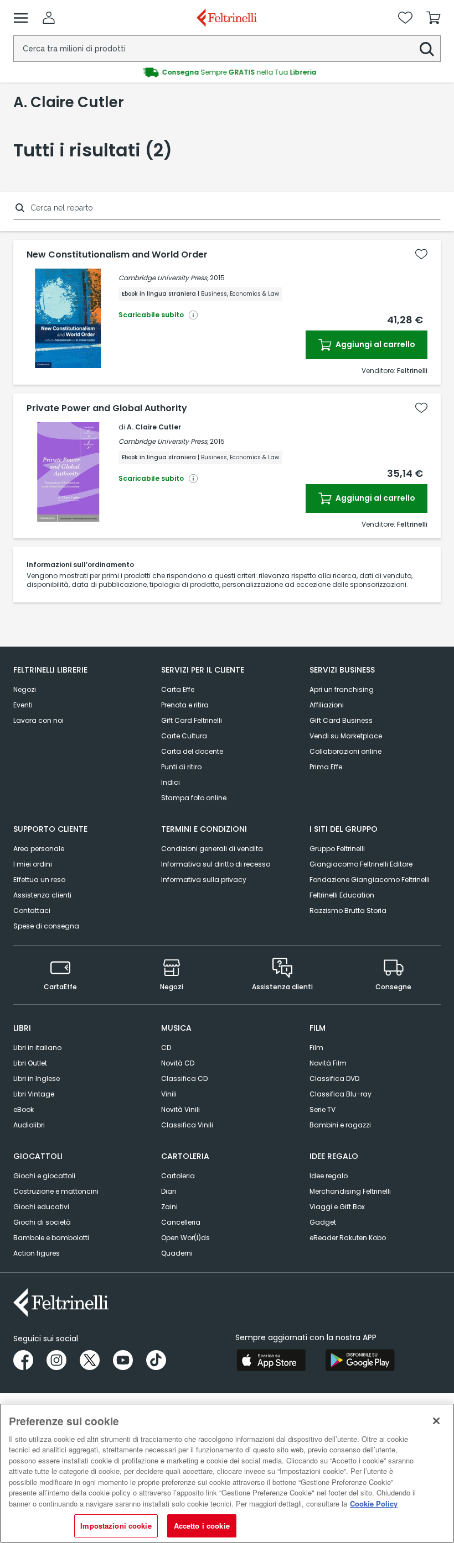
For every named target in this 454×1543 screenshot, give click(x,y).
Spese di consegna (46, 926)
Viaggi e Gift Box (337, 1206)
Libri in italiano (37, 1047)
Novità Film (328, 1063)
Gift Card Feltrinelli (191, 720)
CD (166, 1047)
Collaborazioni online (345, 751)
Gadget (322, 1222)
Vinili (169, 1094)
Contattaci (31, 910)
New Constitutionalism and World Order (117, 255)
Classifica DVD (334, 1078)
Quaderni (177, 1253)
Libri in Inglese (36, 1078)
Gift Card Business (341, 720)
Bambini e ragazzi (340, 1125)
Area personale (38, 848)
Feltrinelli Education (341, 895)
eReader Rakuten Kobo (347, 1237)
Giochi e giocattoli (44, 1175)
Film (316, 1047)
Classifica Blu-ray (340, 1094)
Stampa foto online (193, 797)
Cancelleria (180, 1222)
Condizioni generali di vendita (212, 848)
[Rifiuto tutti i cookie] (436, 1421)
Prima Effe (325, 767)
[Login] (49, 18)
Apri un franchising (341, 689)
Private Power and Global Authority (107, 408)
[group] (227, 72)
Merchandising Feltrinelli (350, 1191)
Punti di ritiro (181, 767)
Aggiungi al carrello (374, 344)
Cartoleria (178, 1175)
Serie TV (322, 1109)
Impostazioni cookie (115, 1525)
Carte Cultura (184, 736)
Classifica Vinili (187, 1125)
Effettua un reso (39, 879)
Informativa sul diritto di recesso (215, 864)
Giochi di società (42, 1222)
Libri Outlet (30, 1063)
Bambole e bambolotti (51, 1237)
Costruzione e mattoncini (56, 1191)
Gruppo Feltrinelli (337, 848)
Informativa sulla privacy (203, 879)
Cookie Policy (374, 1503)
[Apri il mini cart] (433, 18)
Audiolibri (29, 1125)
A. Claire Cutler (154, 427)
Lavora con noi (38, 720)
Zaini (169, 1206)
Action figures (36, 1253)
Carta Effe (177, 689)
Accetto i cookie (202, 1525)
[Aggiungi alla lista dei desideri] (421, 254)
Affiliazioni (326, 705)
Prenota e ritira (185, 705)
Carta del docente (192, 751)
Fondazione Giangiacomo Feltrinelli (369, 879)
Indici (170, 782)
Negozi (24, 689)
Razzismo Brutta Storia (347, 910)
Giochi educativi (41, 1206)
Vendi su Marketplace (345, 736)
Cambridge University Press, (163, 277)
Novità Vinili (180, 1109)
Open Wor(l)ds (185, 1237)
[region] (227, 1473)
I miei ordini (32, 864)
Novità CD (177, 1063)
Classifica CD (184, 1078)
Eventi (23, 705)
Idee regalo (328, 1175)
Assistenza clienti (42, 895)
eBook (23, 1109)
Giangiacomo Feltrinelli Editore (360, 864)
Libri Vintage (33, 1094)
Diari (168, 1191)
